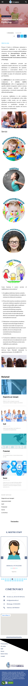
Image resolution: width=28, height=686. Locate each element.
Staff (4, 424)
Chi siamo (3, 646)
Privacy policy (4, 643)
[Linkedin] (25, 36)
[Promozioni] (14, 441)
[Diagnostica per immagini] (14, 386)
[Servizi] (14, 468)
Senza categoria (6, 16)
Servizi (5, 478)
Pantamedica (11, 32)
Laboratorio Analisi (6, 501)
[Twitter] (21, 36)
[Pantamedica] (5, 521)
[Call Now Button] (3, 683)
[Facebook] (18, 36)
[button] (2, 2)
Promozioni (6, 451)
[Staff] (14, 414)
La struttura (4, 512)
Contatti (3, 656)
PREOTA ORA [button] (5, 43)
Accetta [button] (10, 682)
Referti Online (4, 653)
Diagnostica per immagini (10, 397)
